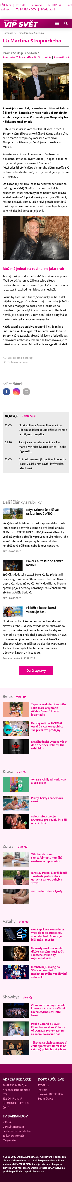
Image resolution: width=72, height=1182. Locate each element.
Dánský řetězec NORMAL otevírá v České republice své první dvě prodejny (47, 726)
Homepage (9, 33)
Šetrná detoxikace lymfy (46, 891)
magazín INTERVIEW (50, 1094)
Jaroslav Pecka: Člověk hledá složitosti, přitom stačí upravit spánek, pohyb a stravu (49, 878)
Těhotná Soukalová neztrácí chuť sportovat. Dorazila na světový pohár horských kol (48, 1046)
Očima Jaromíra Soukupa (30, 33)
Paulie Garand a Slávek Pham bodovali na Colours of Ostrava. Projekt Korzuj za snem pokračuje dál (48, 1029)
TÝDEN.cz (5, 5)
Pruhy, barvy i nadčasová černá (47, 799)
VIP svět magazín (13, 1127)
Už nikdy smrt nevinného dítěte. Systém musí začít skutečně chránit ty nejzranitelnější (47, 953)
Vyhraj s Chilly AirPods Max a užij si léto (48, 781)
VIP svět (8, 1122)
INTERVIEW (54, 5)
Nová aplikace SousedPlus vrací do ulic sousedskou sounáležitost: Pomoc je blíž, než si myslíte (43, 430)
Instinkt (20, 5)
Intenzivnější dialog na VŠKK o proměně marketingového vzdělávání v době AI (49, 972)
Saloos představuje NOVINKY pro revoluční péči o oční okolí (49, 820)
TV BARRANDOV (26, 9)
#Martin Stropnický (39, 57)
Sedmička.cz (45, 1098)
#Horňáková (61, 57)
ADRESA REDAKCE (17, 1079)
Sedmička (36, 5)
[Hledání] (66, 24)
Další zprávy (36, 670)
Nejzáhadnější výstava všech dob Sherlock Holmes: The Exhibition (49, 745)
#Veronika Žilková (14, 57)
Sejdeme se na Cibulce (17, 1131)
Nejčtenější (28, 416)
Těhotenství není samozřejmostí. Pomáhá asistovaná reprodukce (46, 858)
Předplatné (48, 9)
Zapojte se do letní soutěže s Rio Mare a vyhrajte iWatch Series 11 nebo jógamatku (42, 447)
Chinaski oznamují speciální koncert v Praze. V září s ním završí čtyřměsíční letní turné (42, 464)
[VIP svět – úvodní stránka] (21, 23)
